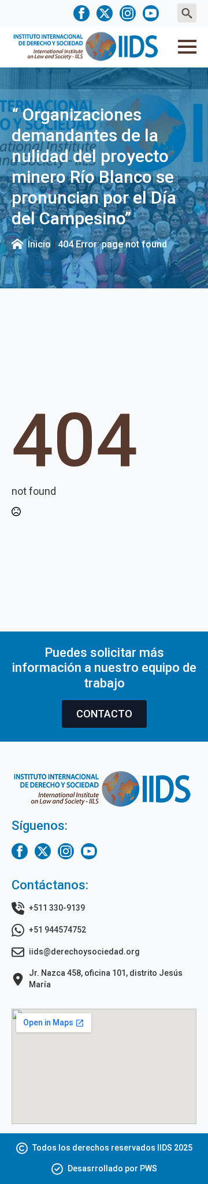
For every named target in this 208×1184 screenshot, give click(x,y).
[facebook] (81, 13)
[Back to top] (179, 1155)
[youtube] (151, 13)
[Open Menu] (187, 46)
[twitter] (104, 13)
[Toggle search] (186, 12)
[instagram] (128, 13)
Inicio (39, 244)
